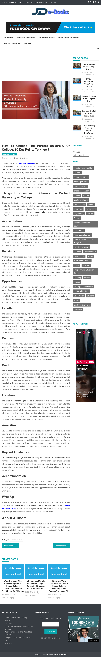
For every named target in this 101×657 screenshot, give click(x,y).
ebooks (91, 204)
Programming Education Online (84, 271)
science (77, 282)
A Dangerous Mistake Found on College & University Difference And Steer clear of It (35, 585)
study (76, 300)
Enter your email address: (50, 618)
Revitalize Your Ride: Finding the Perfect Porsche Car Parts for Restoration (12, 546)
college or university (26, 163)
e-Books (27, 43)
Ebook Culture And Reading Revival (89, 66)
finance (77, 218)
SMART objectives (81, 291)
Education (8, 38)
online (76, 265)
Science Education (12, 43)
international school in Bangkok (83, 241)
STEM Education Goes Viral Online (88, 82)
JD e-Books (56, 638)
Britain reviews (80, 186)
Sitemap (53, 2)
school (87, 277)
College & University (26, 38)
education (78, 209)
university (78, 309)
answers (77, 172)
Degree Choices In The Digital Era (89, 98)
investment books (81, 247)
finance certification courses (82, 224)
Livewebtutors (16, 540)
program (86, 265)
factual (90, 213)
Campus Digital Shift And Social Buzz (89, 113)
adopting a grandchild (83, 168)
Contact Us (29, 2)
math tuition (79, 256)
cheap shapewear (81, 191)
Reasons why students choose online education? (62, 546)
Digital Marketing (81, 200)
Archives (76, 152)
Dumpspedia (79, 204)
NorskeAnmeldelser (82, 261)
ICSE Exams (78, 230)
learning (77, 252)
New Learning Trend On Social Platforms (89, 129)
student (90, 296)
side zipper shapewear (83, 286)
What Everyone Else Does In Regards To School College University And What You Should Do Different (13, 586)
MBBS (90, 256)
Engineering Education (68, 38)
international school (82, 235)
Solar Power (79, 296)
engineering (79, 213)
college (77, 195)
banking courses (81, 182)
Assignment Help (81, 177)
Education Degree (47, 38)
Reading (77, 277)
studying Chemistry (82, 305)
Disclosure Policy (41, 2)
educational (91, 209)
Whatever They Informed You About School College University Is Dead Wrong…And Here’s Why (59, 586)
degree (86, 195)
